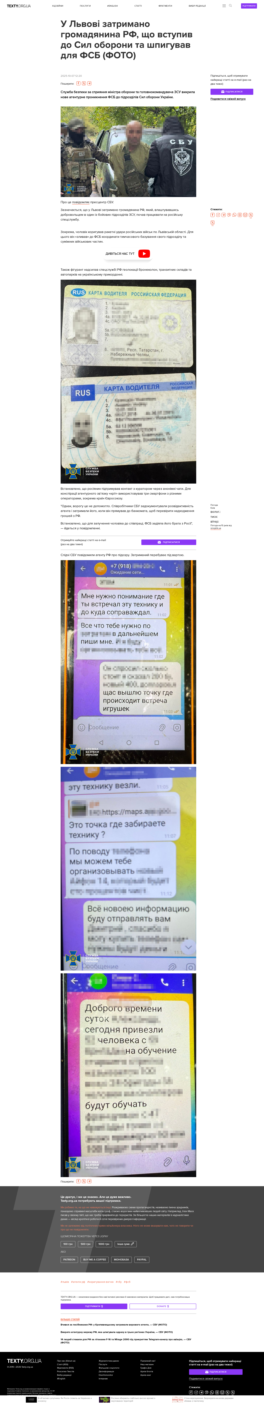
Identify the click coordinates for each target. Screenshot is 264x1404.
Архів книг (145, 1375)
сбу (119, 1282)
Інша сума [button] (123, 1244)
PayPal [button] (142, 1259)
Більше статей (70, 1319)
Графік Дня (145, 1368)
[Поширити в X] (84, 83)
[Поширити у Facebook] (78, 83)
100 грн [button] (68, 1244)
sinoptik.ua (216, 528)
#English (61, 1378)
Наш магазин (147, 1364)
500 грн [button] (85, 1244)
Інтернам (103, 1378)
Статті (60, 1364)
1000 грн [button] (103, 1244)
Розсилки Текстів (65, 1371)
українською (26, 1393)
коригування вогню (101, 1282)
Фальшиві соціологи (109, 1368)
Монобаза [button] (121, 1259)
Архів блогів (146, 1371)
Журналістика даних (109, 1361)
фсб (128, 1282)
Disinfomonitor (106, 1375)
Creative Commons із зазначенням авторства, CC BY (35, 1391)
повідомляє (81, 202)
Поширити (67, 83)
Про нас (61, 1361)
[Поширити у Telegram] (89, 83)
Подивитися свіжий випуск (228, 99)
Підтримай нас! (147, 1361)
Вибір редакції (64, 1375)
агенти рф (79, 1282)
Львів (65, 1282)
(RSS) (65, 1364)
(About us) (70, 1361)
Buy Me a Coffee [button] (94, 1259)
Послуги (103, 1364)
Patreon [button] (69, 1259)
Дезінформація (106, 1371)
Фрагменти (62, 1368)
